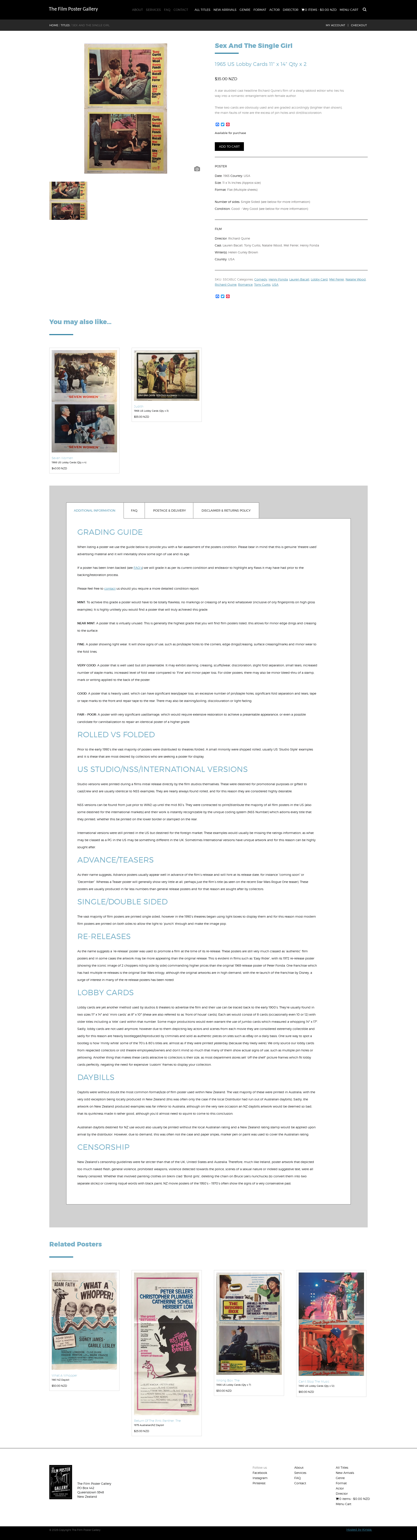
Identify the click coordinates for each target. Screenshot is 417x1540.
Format (259, 9)
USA (275, 284)
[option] (125, 108)
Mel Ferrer (336, 279)
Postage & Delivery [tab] (169, 510)
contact (110, 588)
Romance (245, 284)
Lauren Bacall (299, 279)
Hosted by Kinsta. (359, 1529)
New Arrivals (225, 9)
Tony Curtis (262, 284)
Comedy (260, 279)
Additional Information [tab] (94, 510)
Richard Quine (226, 284)
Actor (274, 9)
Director (290, 9)
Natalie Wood (356, 279)
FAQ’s (138, 567)
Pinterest (259, 1483)
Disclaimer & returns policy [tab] (226, 510)
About (137, 9)
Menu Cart (349, 9)
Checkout (359, 25)
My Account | (337, 25)
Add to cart (229, 146)
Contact (181, 9)
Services (153, 9)
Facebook (260, 1473)
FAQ (167, 9)
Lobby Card (319, 279)
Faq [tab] (134, 510)
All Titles (202, 9)
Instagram (260, 1478)
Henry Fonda (278, 279)
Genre (245, 9)
